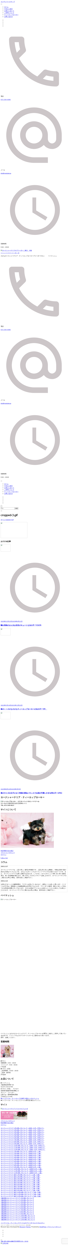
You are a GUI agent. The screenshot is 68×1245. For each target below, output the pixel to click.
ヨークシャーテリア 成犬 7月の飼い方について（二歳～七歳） (21, 1187)
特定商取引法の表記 (7, 851)
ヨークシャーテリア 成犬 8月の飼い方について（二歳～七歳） (21, 1188)
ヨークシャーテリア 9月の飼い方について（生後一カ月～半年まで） (22, 1144)
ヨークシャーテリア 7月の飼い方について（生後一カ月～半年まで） (22, 1140)
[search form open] (1, 506)
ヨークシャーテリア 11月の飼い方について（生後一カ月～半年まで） (23, 1148)
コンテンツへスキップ (8, 2)
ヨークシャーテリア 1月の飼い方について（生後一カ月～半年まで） (22, 1128)
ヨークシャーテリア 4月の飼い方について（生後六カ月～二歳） (21, 1157)
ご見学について (9, 13)
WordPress (42, 1227)
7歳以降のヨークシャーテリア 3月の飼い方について (17, 1202)
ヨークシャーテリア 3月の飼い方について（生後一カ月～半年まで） (22, 1132)
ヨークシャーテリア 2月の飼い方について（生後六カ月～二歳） (21, 1153)
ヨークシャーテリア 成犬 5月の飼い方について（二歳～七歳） (21, 1183)
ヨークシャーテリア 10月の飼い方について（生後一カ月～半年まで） (23, 1146)
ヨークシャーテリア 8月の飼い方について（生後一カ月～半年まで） (22, 1142)
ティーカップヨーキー (11, 15)
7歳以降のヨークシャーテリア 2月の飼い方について (17, 1200)
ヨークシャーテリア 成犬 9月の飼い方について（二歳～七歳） (21, 1190)
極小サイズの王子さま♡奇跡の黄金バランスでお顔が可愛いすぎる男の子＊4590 (31, 793)
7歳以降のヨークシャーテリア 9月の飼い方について (17, 1214)
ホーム (6, 7)
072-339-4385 (6, 100)
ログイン (3, 855)
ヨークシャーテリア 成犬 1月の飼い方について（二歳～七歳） (21, 1175)
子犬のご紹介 (8, 9)
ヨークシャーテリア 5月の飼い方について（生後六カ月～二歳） (21, 1159)
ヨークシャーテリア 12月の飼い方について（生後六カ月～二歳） (21, 1173)
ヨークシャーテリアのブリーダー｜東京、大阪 (10, 253)
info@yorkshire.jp (6, 173)
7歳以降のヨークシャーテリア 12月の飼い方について (18, 1220)
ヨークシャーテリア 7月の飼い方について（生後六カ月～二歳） (21, 1163)
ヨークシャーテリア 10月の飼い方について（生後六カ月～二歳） (21, 1169)
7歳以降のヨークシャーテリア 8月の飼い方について (17, 1212)
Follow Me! (4, 858)
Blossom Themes (25, 1227)
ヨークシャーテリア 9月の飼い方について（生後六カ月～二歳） (21, 1167)
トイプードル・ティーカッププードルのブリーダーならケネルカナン (23, 1223)
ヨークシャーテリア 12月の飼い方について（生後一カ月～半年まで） (23, 1150)
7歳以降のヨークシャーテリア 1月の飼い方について (17, 1198)
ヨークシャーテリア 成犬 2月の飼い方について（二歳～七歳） (21, 1177)
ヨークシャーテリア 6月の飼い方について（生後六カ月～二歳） (21, 1161)
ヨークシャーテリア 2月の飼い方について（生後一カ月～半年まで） (22, 1130)
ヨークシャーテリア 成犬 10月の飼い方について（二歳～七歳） (21, 1192)
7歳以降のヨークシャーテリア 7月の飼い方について (17, 1210)
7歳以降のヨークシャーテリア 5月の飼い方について (17, 1206)
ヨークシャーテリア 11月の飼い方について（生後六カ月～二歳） (21, 1171)
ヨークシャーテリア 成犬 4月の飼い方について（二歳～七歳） (21, 1181)
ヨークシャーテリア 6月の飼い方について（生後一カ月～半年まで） (22, 1138)
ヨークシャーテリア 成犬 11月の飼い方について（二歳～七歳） (21, 1194)
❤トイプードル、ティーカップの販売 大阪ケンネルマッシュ (20, 1098)
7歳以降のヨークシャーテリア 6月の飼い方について (17, 1208)
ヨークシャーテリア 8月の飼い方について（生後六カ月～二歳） (21, 1165)
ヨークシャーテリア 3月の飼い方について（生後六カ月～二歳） (21, 1155)
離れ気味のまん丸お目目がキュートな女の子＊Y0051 (21, 625)
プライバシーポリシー (8, 853)
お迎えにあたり (9, 11)
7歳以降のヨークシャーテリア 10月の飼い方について (18, 1216)
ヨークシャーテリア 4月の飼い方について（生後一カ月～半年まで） (22, 1134)
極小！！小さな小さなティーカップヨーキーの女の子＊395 (24, 709)
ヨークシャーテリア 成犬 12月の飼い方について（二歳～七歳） (21, 1196)
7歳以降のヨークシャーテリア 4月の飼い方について (17, 1204)
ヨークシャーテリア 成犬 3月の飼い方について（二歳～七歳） (21, 1179)
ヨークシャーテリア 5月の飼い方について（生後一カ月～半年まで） (22, 1136)
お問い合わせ (8, 17)
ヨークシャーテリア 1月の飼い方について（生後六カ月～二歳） (21, 1152)
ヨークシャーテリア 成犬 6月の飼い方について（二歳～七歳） (21, 1185)
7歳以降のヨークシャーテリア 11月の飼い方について (18, 1218)
